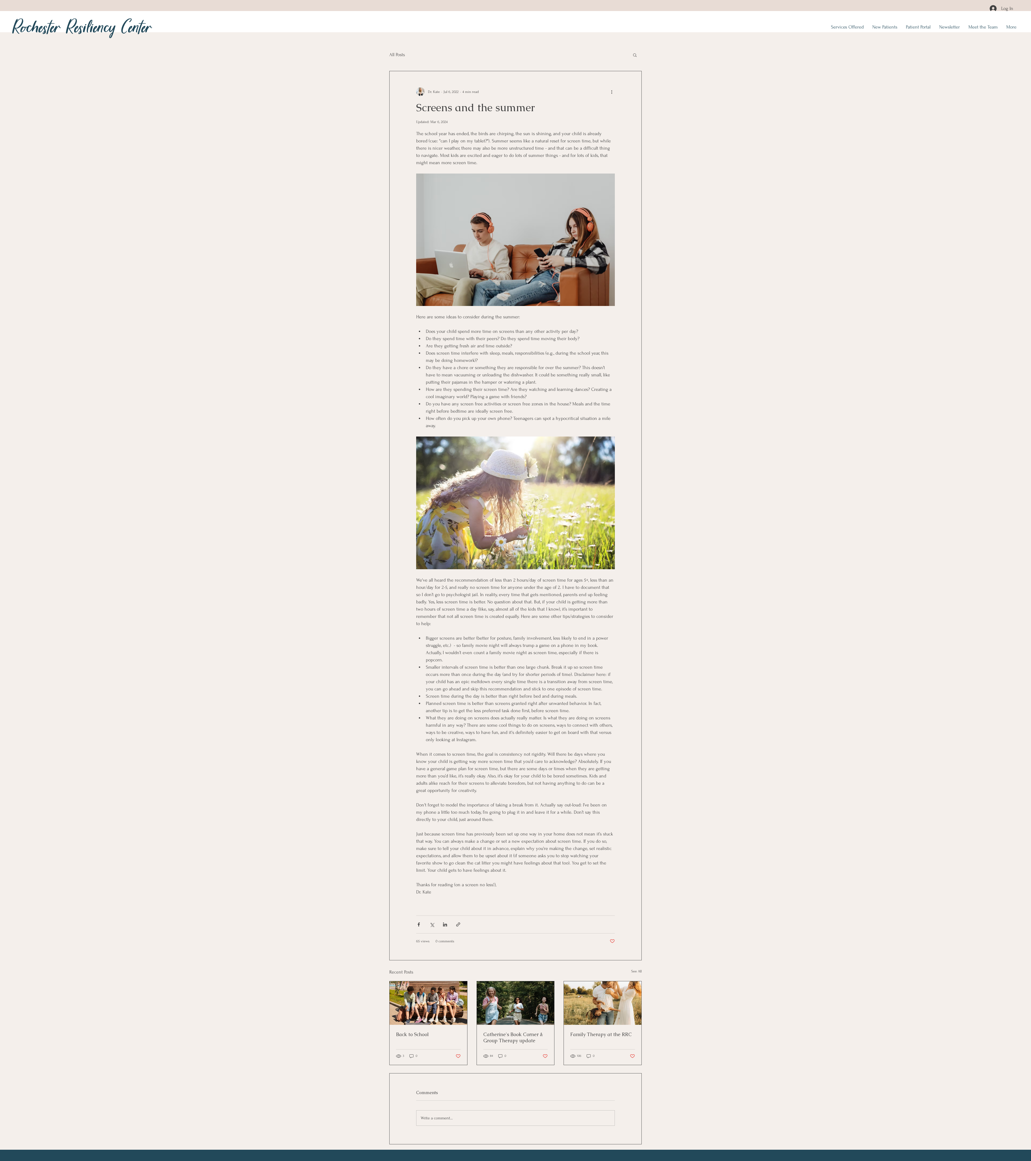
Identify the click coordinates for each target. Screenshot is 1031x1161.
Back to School (412, 1034)
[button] (634, 55)
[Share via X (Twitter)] (431, 924)
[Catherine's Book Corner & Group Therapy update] (515, 1003)
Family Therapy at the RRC (601, 1034)
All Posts (397, 54)
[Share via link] (458, 924)
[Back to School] (428, 1003)
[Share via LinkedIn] (445, 924)
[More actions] (611, 91)
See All (636, 971)
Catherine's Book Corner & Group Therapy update (513, 1037)
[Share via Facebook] (418, 924)
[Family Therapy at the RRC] (602, 1003)
